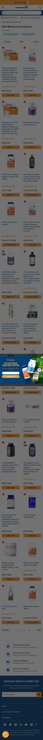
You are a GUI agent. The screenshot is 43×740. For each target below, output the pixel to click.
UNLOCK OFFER (11, 376)
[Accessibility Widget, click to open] (39, 370)
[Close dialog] (42, 357)
